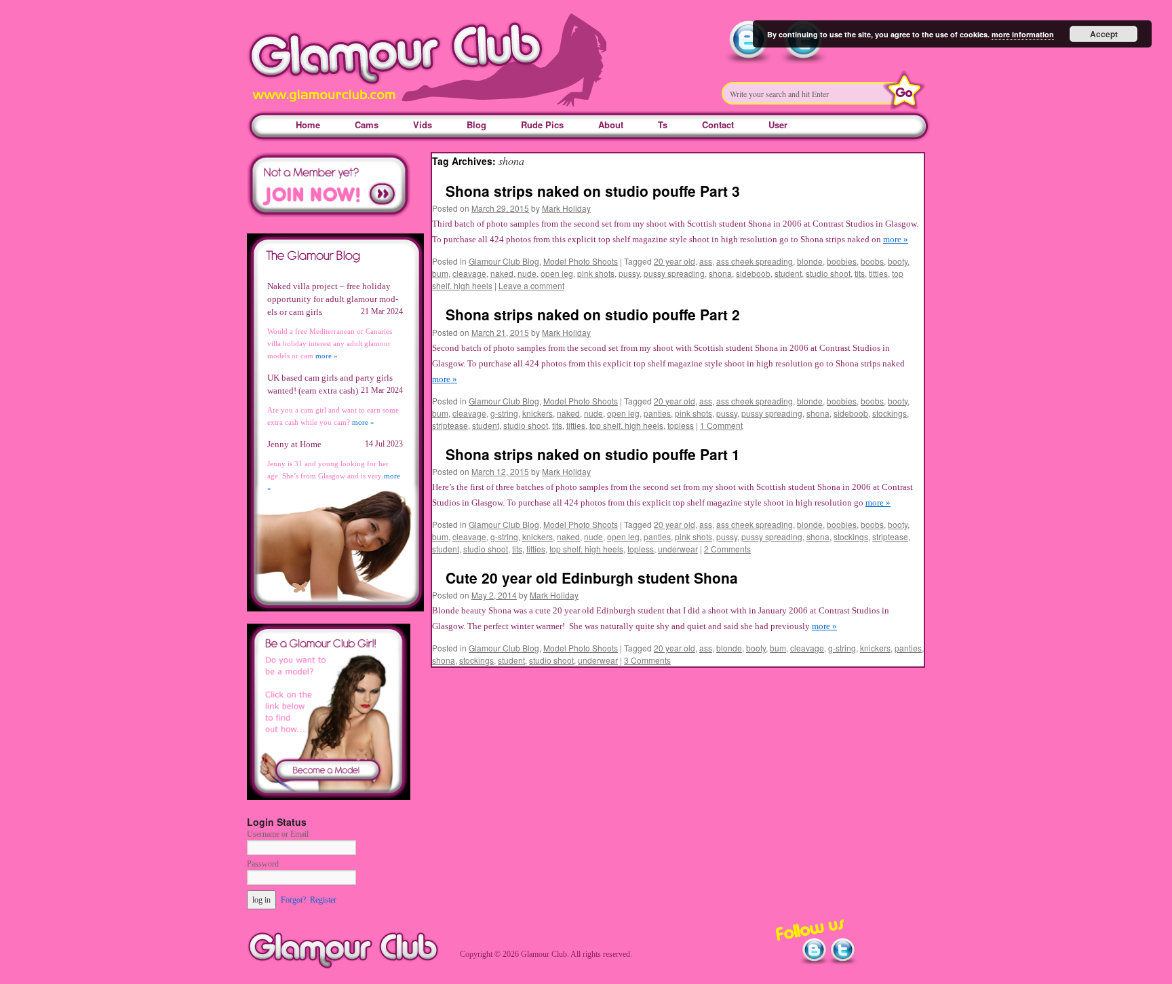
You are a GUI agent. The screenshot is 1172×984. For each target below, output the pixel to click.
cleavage (469, 273)
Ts (662, 124)
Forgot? (293, 900)
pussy (629, 273)
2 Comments (727, 548)
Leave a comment (531, 285)
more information (1023, 34)
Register (323, 900)
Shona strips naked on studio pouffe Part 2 (593, 314)
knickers (537, 413)
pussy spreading (674, 273)
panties (657, 413)
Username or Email (278, 834)
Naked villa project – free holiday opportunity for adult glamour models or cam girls (332, 299)
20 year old (674, 261)
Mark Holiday (566, 208)
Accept (1104, 34)
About (610, 124)
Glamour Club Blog (504, 261)
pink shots (595, 273)
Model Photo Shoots (580, 261)
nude (526, 273)
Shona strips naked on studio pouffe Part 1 (593, 454)
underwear (678, 548)
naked (501, 273)
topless (680, 425)
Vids (422, 124)
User (777, 124)
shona (720, 273)
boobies (842, 261)
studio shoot (828, 273)
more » (895, 239)
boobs (872, 261)
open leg (557, 273)
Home (308, 124)
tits (860, 273)
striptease (450, 425)
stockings (889, 413)
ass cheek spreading (754, 261)
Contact (718, 124)
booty (897, 261)
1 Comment (721, 425)
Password (263, 864)
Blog (476, 124)
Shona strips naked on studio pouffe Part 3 (593, 191)
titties (878, 273)
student (788, 273)
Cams (366, 124)
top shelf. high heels (626, 425)
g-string (504, 413)
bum (440, 273)
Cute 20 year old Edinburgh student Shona (592, 577)
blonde (810, 261)
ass (705, 261)
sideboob (753, 273)
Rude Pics (542, 124)
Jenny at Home (294, 444)
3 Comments (647, 660)
